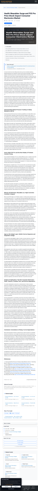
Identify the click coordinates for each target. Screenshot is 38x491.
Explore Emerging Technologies (27, 465)
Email (14, 25)
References (7, 59)
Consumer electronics (8, 23)
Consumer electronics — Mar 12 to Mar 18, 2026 (13, 416)
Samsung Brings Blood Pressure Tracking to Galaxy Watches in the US (17, 48)
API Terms (33, 488)
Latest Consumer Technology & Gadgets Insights (26, 457)
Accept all (6, 486)
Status (24, 489)
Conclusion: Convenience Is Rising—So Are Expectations (15, 58)
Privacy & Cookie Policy (9, 484)
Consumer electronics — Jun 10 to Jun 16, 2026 (28, 397)
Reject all (16, 486)
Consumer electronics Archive (21, 446)
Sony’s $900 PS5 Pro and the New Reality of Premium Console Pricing (17, 50)
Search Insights (20, 442)
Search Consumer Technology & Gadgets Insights (10, 466)
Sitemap (33, 486)
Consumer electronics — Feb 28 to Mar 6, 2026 (28, 403)
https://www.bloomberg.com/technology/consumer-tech (20, 363)
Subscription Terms (27, 488)
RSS (28, 489)
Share (6, 25)
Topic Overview (20, 440)
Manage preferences (11, 488)
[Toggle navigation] (35, 1)
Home (5, 7)
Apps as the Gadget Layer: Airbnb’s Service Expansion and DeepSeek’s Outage (18, 54)
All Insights (20, 444)
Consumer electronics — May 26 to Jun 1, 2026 (12, 403)
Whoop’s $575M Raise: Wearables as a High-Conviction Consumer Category (18, 52)
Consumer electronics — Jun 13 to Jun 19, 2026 (12, 397)
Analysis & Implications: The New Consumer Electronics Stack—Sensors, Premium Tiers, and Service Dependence (20, 56)
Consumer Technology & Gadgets (12, 7)
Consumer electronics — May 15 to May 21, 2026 (12, 417)
